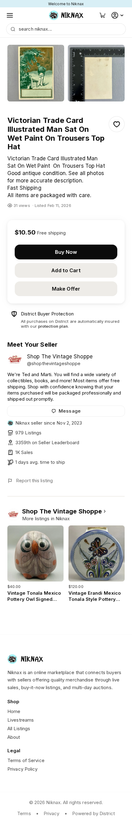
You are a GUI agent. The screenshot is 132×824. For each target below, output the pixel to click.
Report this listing (34, 480)
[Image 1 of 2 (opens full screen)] (35, 73)
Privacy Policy (22, 769)
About (13, 737)
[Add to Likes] (117, 124)
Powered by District (93, 813)
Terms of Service (26, 760)
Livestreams (20, 720)
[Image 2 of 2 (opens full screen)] (96, 73)
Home (13, 711)
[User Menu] (118, 15)
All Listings (18, 728)
